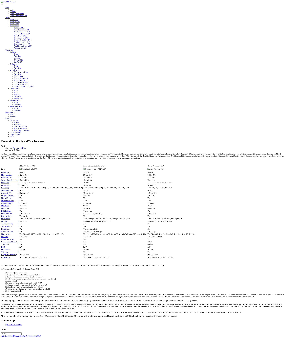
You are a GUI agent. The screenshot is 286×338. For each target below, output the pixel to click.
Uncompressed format (9, 242)
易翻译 (38, 336)
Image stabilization (7, 195)
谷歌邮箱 (21, 336)
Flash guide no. (6, 213)
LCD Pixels (5, 250)
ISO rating (5, 188)
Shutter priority (6, 226)
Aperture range (6, 203)
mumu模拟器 (13, 336)
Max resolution (6, 175)
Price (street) (5, 172)
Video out (4, 252)
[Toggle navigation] (2, 4)
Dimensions (5, 257)
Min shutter (5, 206)
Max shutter (5, 208)
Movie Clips (5, 234)
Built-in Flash (6, 211)
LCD (3, 247)
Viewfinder (5, 244)
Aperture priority (7, 224)
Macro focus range (7, 201)
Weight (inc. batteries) (9, 255)
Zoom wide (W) (7, 190)
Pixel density (5, 185)
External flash (6, 216)
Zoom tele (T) (6, 193)
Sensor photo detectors (9, 180)
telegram (28, 336)
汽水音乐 (4, 336)
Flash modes (5, 219)
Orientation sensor (7, 239)
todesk (33, 336)
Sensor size (5, 183)
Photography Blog (19, 148)
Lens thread (5, 229)
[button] (7, 8)
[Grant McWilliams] (8, 2)
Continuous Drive (7, 231)
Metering (4, 221)
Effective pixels (6, 177)
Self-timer (4, 237)
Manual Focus (6, 198)
